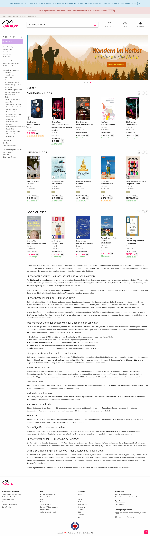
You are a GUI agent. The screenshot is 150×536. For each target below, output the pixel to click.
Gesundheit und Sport (13, 104)
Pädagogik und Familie (14, 114)
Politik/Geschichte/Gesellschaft (14, 126)
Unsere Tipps (7, 49)
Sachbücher (9, 102)
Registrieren (44, 510)
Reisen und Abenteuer (12, 100)
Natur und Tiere (11, 112)
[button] (85, 82)
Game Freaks (6, 507)
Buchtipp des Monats (10, 66)
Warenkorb (140, 26)
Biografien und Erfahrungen (9, 76)
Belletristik (8, 72)
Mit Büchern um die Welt (11, 63)
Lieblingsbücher (8, 61)
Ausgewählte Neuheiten (11, 70)
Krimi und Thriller (10, 95)
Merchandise (82, 504)
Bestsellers (6, 57)
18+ (79, 517)
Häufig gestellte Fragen (123, 494)
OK (139, 3)
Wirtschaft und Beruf (13, 131)
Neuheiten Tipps (8, 47)
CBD (79, 512)
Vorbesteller (7, 54)
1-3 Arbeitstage (57, 143)
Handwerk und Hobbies (14, 107)
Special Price (7, 52)
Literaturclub (7, 141)
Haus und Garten (12, 109)
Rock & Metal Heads (8, 497)
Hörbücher (8, 87)
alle (139, 93)
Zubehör (81, 510)
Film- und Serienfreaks (9, 504)
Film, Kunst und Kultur (12, 82)
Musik (6, 97)
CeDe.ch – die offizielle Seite (11, 494)
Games (80, 499)
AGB (41, 499)
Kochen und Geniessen (13, 92)
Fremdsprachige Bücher (13, 85)
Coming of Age (8, 152)
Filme (79, 497)
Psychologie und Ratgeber (12, 123)
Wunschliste (109, 26)
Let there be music (8, 499)
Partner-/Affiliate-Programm (49, 507)
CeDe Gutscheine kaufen (48, 512)
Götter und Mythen (9, 157)
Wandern (6, 155)
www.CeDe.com (93, 11)
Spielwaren (81, 507)
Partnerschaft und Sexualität (12, 118)
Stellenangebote (45, 504)
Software (81, 515)
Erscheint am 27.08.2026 (35, 135)
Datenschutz (44, 502)
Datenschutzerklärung (60, 3)
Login (125, 26)
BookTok (5, 143)
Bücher (8, 42)
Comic (7, 80)
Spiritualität (10, 129)
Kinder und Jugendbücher (13, 90)
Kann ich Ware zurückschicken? (126, 497)
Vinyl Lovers (6, 502)
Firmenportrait (45, 497)
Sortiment (10, 37)
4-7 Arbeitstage (106, 200)
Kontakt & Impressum (47, 494)
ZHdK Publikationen (9, 145)
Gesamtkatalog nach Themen (13, 150)
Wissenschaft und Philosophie (12, 135)
